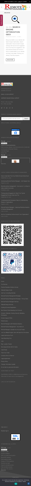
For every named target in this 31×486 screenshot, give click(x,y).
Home (2, 281)
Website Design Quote (6, 290)
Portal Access (4, 321)
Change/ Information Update (8, 364)
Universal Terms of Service (7, 355)
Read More (10, 59)
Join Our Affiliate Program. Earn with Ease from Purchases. (15, 332)
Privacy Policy (4, 361)
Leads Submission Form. (7, 335)
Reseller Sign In (5, 430)
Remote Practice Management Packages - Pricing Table (14, 298)
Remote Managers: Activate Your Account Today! (13, 329)
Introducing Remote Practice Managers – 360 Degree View (15, 181)
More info (3, 163)
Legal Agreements (5, 358)
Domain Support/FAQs (6, 318)
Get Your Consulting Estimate (8, 293)
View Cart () (4, 427)
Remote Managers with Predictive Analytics (11, 323)
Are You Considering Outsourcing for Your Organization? (15, 214)
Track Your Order (5, 352)
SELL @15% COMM (21, 1)
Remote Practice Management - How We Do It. (12, 326)
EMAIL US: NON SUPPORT (7, 94)
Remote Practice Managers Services (10, 301)
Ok (16, 483)
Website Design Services (7, 304)
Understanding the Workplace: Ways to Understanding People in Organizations (14, 201)
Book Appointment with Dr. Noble (9, 347)
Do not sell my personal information (10, 367)
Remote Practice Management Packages (11, 295)
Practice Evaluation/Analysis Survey (9, 287)
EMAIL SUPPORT (15, 98)
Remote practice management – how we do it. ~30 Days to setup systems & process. (15, 187)
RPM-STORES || (9, 1)
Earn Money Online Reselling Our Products (11, 310)
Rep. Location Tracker (6, 344)
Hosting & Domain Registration (8, 307)
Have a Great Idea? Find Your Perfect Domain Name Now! (15, 176)
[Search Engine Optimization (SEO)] (15, 19)
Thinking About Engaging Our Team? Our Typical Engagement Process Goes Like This (13, 194)
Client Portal (4, 349)
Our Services (4, 284)
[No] (29, 482)
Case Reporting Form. (6, 338)
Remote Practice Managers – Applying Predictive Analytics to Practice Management (15, 208)
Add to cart (4, 143)
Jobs (2, 341)
